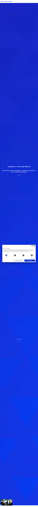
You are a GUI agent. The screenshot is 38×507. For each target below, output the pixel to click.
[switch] (14, 255)
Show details (32, 258)
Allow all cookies (30, 260)
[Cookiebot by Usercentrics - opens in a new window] (32, 245)
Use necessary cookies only (18, 260)
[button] (36, 1)
